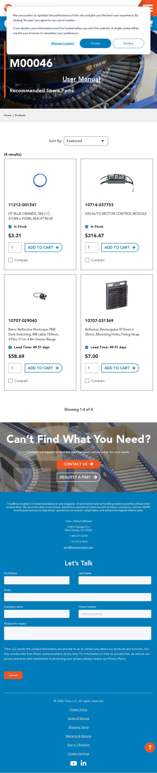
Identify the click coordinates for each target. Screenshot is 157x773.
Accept (95, 43)
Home (7, 115)
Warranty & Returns (78, 736)
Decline (128, 43)
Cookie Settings (78, 753)
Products (20, 115)
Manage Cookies (62, 43)
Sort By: (55, 141)
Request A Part (75, 477)
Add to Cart (40, 247)
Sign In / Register (78, 745)
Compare (21, 260)
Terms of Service (78, 718)
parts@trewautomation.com (78, 547)
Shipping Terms (78, 727)
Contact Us (75, 464)
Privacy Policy (78, 709)
